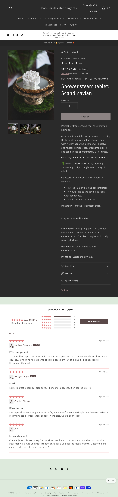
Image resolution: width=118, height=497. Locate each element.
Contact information (51, 495)
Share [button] (66, 290)
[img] (16, 340)
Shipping (65, 73)
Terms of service (88, 493)
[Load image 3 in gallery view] (36, 129)
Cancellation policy (69, 495)
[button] (10, 8)
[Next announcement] (79, 35)
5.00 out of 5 (30, 319)
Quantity (65, 100)
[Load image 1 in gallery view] (13, 129)
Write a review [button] (94, 321)
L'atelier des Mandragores (25, 493)
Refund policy (59, 493)
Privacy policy (73, 493)
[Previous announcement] (38, 35)
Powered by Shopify (43, 493)
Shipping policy (103, 493)
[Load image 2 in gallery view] (25, 129)
